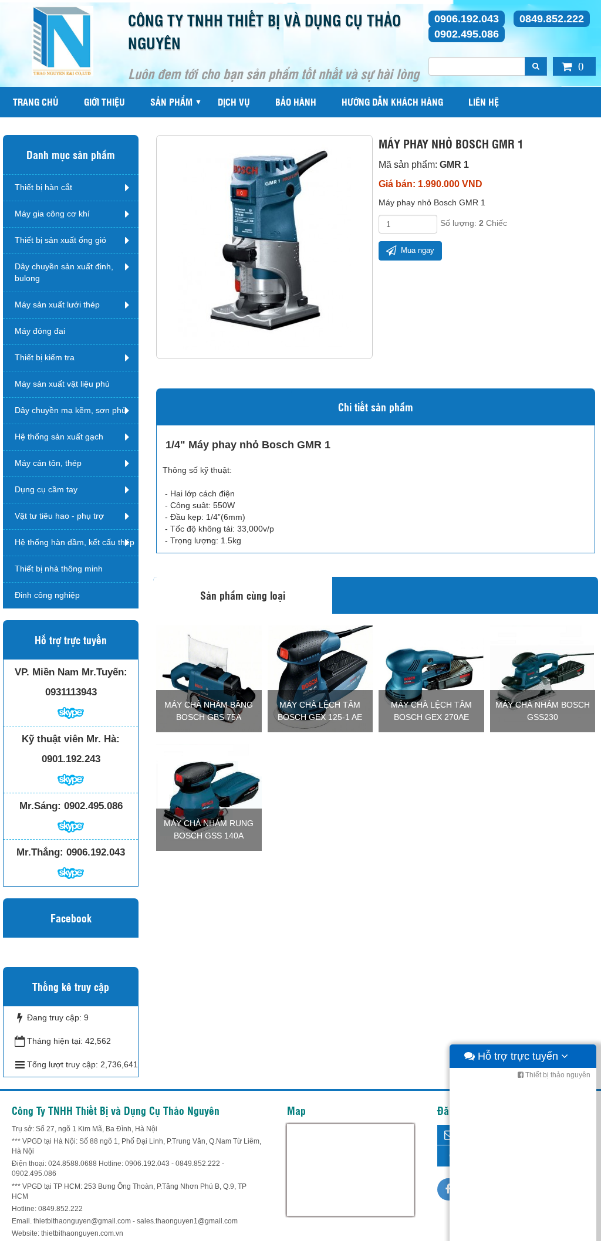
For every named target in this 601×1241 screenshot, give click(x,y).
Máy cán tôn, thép (48, 463)
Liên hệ (483, 102)
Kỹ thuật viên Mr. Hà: (71, 739)
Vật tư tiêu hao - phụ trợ (59, 515)
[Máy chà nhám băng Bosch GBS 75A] (209, 678)
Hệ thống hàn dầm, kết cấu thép (74, 542)
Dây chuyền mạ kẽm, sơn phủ (70, 410)
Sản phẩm (171, 102)
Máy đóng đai (40, 331)
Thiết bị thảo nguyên (557, 1075)
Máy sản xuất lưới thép (57, 304)
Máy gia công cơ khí (52, 213)
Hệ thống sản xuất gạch (59, 436)
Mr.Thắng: (39, 852)
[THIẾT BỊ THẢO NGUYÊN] (62, 40)
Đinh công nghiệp (47, 595)
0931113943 (71, 692)
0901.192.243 (71, 759)
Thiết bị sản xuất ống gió (60, 240)
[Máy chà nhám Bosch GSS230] (543, 678)
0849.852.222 (551, 19)
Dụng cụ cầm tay (46, 489)
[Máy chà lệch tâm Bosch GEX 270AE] (431, 678)
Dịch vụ (234, 102)
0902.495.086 (466, 34)
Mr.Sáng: (40, 805)
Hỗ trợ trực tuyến (518, 1056)
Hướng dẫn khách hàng (392, 102)
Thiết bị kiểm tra (45, 357)
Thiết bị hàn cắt (43, 187)
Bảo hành (295, 102)
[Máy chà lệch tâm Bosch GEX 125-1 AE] (320, 678)
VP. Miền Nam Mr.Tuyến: (71, 672)
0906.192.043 (466, 19)
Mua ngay (416, 250)
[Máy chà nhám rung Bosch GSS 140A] (209, 797)
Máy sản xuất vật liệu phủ (62, 383)
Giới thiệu (104, 102)
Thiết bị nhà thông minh (59, 568)
